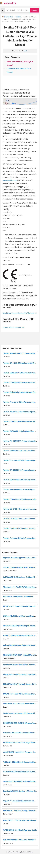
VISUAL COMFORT (10, 571)
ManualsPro (8, 17)
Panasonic (8, 736)
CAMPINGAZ (9, 756)
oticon (7, 649)
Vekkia (7, 765)
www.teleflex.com (10, 180)
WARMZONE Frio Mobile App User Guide (20, 830)
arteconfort (8, 785)
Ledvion (7, 794)
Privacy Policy (21, 852)
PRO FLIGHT (9, 814)
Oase (6, 707)
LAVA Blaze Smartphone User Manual (18, 597)
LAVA (6, 600)
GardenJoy (8, 590)
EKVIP (7, 610)
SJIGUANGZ (8, 580)
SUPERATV (8, 804)
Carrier (7, 775)
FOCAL (7, 697)
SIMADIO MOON (10, 658)
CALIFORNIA (9, 843)
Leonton (7, 668)
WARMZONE (9, 833)
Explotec (7, 561)
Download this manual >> (13, 327)
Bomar (7, 678)
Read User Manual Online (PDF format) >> (20, 313)
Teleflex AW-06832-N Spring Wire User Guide (21, 431)
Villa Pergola (9, 629)
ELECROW (8, 687)
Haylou (7, 824)
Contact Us (10, 852)
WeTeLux (8, 717)
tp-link (7, 639)
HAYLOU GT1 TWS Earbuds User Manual (19, 820)
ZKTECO (7, 619)
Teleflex (18, 17)
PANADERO (8, 746)
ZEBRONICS (8, 726)
